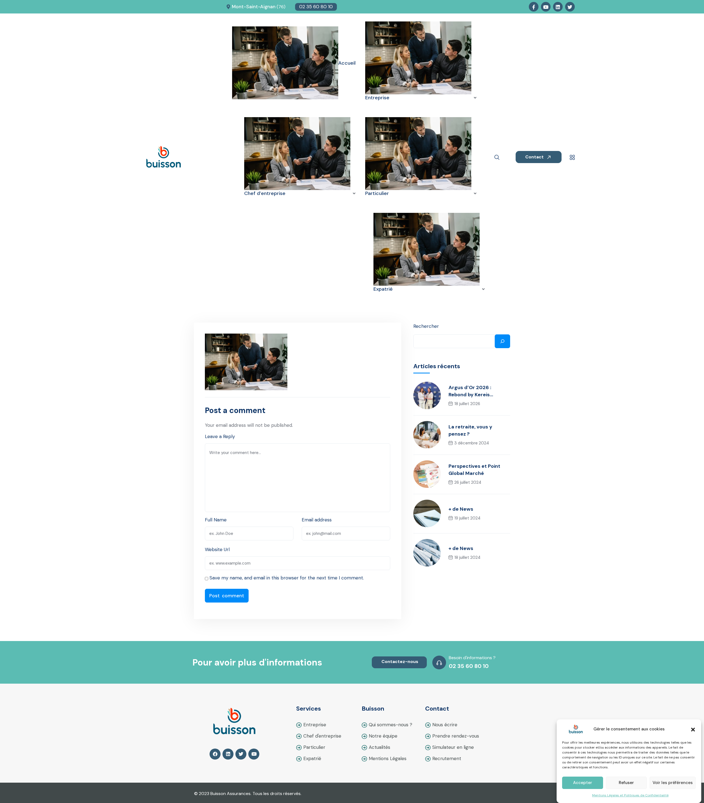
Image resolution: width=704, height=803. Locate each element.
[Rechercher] (502, 341)
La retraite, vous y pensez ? (470, 430)
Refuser (626, 783)
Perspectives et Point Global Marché (474, 470)
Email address (317, 520)
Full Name (216, 520)
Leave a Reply (220, 436)
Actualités (379, 747)
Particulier (314, 747)
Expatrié (312, 758)
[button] (693, 729)
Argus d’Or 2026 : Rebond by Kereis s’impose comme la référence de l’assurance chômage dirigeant (479, 391)
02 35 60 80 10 (316, 7)
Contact (535, 157)
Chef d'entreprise (322, 736)
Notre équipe (383, 736)
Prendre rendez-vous (455, 736)
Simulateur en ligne (453, 747)
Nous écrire (444, 725)
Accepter (582, 783)
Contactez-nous (399, 661)
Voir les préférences (673, 783)
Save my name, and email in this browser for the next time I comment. (287, 578)
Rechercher (426, 326)
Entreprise (314, 725)
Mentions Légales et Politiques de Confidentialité (630, 795)
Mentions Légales (387, 758)
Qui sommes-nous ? (390, 725)
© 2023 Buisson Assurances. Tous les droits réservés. (247, 793)
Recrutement (446, 758)
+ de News (461, 509)
